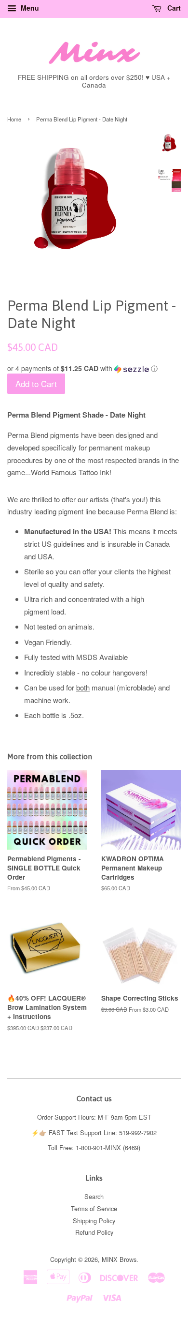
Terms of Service (94, 1208)
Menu (29, 8)
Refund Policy (94, 1232)
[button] (94, 368)
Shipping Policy (94, 1220)
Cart (173, 8)
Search (94, 1196)
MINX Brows (119, 1259)
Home (14, 119)
